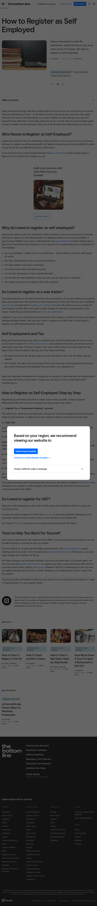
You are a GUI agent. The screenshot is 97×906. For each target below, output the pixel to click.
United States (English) (26, 451)
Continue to (32, 457)
